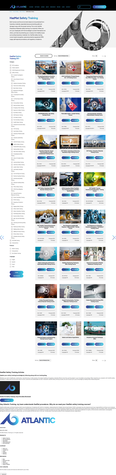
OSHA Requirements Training (18, 70)
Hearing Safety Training (18, 149)
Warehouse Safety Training (19, 226)
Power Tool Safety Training (18, 197)
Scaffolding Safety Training (19, 213)
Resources (52, 6)
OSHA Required (6, 442)
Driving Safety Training (18, 103)
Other (13, 266)
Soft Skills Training (16, 240)
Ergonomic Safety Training (18, 110)
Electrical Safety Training (18, 105)
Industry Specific (15, 67)
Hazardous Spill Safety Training (17, 138)
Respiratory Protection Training (17, 203)
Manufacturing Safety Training (16, 179)
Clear (16, 272)
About (47, 6)
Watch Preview (50, 83)
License (43, 6)
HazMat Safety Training (30, 11)
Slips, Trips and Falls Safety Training (17, 219)
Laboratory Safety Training (18, 164)
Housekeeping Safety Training (16, 154)
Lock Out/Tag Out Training (18, 173)
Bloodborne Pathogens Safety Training (17, 91)
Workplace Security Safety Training (17, 237)
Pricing (4, 461)
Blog (4, 459)
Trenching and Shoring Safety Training (18, 223)
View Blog (6, 400)
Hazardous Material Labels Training (17, 134)
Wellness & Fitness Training (18, 231)
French (13, 264)
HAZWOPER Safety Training (19, 146)
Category (12, 62)
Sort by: (55, 55)
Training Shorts (15, 243)
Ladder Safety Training (18, 167)
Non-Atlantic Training (16, 253)
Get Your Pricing (99, 6)
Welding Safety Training (18, 229)
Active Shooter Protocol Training (17, 80)
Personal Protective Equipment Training (16, 194)
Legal (4, 451)
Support (5, 452)
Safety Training (22, 11)
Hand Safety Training (17, 131)
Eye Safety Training (17, 112)
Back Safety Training (17, 88)
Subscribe (4, 474)
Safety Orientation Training (19, 211)
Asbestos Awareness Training (19, 83)
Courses (31, 6)
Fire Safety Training (17, 117)
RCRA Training (16, 199)
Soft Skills (5, 440)
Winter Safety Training (18, 234)
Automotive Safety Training (19, 85)
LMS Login (5, 463)
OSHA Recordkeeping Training (17, 190)
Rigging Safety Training (18, 206)
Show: (93, 55)
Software (37, 6)
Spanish (13, 262)
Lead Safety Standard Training (16, 170)
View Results (16, 275)
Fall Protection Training (18, 115)
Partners (5, 453)
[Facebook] (3, 472)
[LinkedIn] (1, 472)
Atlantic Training (15, 248)
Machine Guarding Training (19, 176)
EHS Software (6, 443)
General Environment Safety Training (18, 125)
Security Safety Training (18, 216)
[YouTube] (6, 472)
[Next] (105, 56)
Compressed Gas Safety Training (17, 95)
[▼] (70, 56)
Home (11, 11)
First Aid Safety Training (18, 119)
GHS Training (16, 128)
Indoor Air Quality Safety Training (17, 158)
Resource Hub (6, 460)
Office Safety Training (18, 186)
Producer (12, 245)
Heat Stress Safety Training (19, 151)
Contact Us (5, 449)
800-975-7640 (3, 430)
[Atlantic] (18, 7)
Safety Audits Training (18, 208)
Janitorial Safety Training (18, 162)
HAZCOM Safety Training (18, 141)
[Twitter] (5, 472)
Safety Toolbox (6, 464)
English (13, 259)
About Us (5, 448)
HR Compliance (15, 65)
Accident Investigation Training (17, 75)
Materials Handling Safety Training (17, 183)
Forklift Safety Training (18, 122)
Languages (12, 256)
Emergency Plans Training (18, 107)
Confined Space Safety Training (17, 99)
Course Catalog (15, 11)
